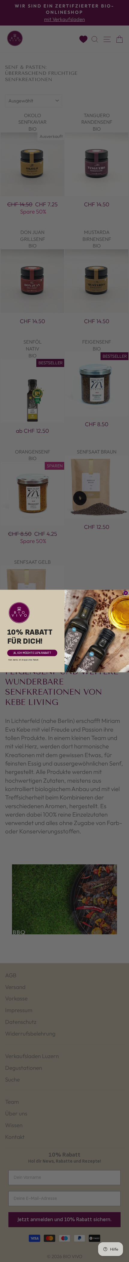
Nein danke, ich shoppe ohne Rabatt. (23, 660)
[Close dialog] (126, 593)
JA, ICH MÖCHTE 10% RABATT (32, 653)
